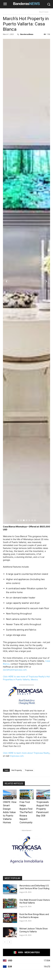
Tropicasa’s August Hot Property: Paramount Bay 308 (42, 809)
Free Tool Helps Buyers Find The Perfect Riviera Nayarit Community (26, 812)
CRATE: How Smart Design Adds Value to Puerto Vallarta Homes (9, 812)
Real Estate (43, 12)
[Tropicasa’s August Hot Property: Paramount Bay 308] (43, 794)
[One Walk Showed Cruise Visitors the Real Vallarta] (10, 904)
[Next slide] (46, 281)
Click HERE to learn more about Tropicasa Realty (26, 753)
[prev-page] (5, 942)
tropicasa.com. (17, 756)
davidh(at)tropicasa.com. (15, 669)
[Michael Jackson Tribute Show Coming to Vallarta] (10, 932)
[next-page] (9, 942)
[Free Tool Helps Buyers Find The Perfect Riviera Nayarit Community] (26, 794)
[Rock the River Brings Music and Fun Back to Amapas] (10, 918)
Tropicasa (29, 770)
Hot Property (16, 770)
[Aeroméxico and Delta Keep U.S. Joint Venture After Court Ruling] (10, 889)
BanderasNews (26, 34)
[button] (18, 520)
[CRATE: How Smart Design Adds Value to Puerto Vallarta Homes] (10, 794)
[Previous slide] (6, 281)
